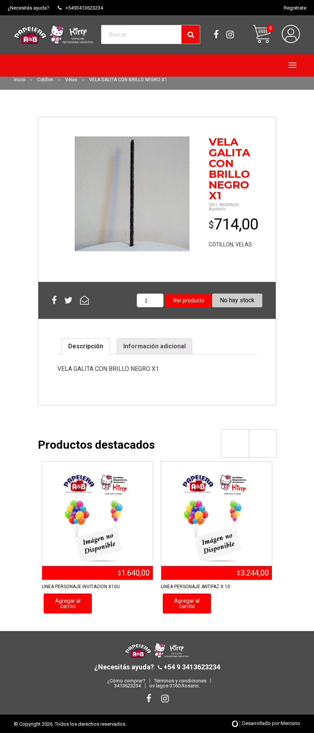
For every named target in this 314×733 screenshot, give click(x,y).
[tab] (86, 346)
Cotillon (45, 79)
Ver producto (188, 300)
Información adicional (154, 346)
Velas (71, 79)
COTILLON (221, 244)
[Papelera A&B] (53, 34)
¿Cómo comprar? (126, 681)
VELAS (244, 244)
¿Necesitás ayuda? (28, 8)
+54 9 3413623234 (191, 667)
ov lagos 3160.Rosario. (174, 686)
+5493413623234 (84, 8)
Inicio (19, 79)
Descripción (85, 346)
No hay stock (237, 300)
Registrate (295, 8)
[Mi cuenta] (291, 34)
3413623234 (127, 686)
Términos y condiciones (180, 681)
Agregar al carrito (67, 603)
